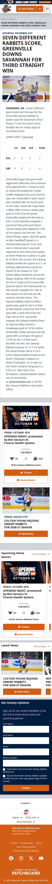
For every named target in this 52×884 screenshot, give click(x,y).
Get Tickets (28, 8)
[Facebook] (11, 858)
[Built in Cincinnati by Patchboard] (26, 872)
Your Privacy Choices (26, 847)
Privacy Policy (27, 843)
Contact (13, 843)
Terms (39, 843)
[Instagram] (21, 858)
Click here (27, 137)
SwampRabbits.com (20, 381)
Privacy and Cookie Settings (26, 850)
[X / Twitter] (31, 858)
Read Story (27, 533)
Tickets (28, 472)
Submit (26, 787)
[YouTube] (41, 858)
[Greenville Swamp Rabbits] (6, 9)
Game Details (27, 480)
